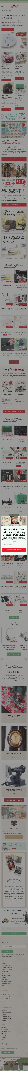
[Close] (25, 518)
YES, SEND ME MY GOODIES (14, 550)
